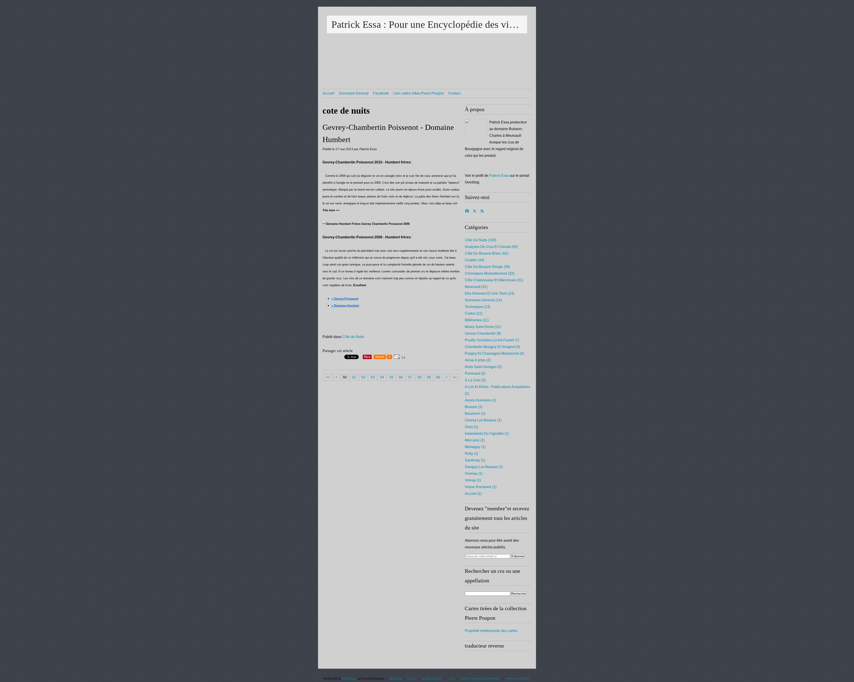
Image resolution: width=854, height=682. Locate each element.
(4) (492, 347)
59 (429, 377)
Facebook (381, 93)
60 (438, 377)
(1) (480, 400)
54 (382, 377)
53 (373, 377)
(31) (494, 280)
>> (455, 377)
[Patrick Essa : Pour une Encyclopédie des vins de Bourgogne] (476, 130)
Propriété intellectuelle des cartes (491, 631)
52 (363, 377)
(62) (486, 253)
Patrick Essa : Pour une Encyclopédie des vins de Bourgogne (427, 24)
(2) (478, 360)
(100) (480, 240)
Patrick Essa (499, 175)
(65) (491, 247)
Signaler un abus (431, 678)
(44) (474, 260)
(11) (473, 313)
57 (410, 377)
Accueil (328, 93)
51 (354, 377)
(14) (489, 293)
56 (401, 377)
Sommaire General (354, 93)
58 (419, 377)
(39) (487, 267)
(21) (476, 287)
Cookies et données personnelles (480, 678)
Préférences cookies (517, 678)
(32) (489, 273)
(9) (483, 333)
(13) (477, 307)
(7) (492, 340)
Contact (454, 93)
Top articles (395, 678)
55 (391, 377)
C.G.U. (451, 678)
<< (328, 377)
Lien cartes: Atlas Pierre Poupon (418, 93)
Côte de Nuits (353, 337)
